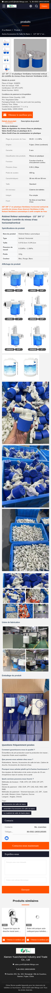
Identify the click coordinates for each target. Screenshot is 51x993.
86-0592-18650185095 (40, 2)
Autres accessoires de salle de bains (16, 34)
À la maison (6, 30)
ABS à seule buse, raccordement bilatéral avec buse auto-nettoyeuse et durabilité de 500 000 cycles (36, 930)
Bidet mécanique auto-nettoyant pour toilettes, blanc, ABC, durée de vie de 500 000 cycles (13, 930)
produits (17, 30)
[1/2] (30, 55)
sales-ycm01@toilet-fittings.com (16, 2)
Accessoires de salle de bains (15, 804)
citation (44, 6)
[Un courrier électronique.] (6, 838)
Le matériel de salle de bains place (17, 813)
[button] (6, 70)
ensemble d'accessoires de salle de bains (19, 809)
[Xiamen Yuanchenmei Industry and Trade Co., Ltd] (11, 6)
